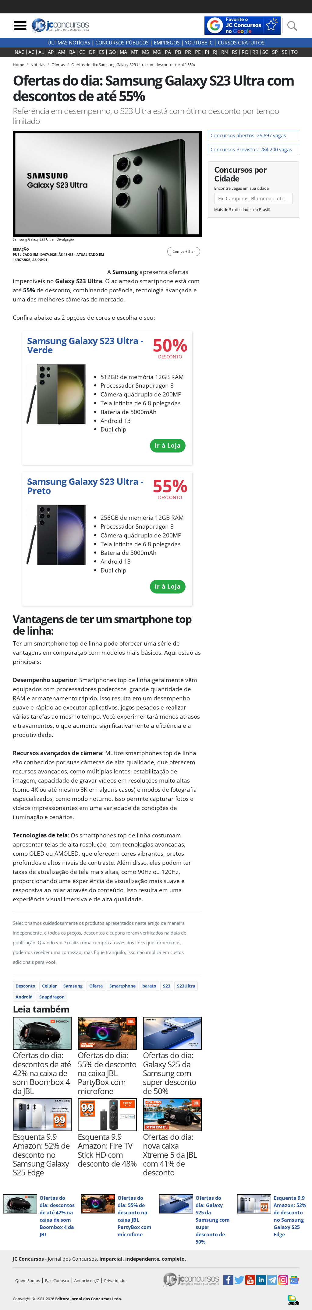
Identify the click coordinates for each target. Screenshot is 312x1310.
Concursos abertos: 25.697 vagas (248, 135)
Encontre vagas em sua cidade (241, 188)
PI (207, 52)
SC (265, 52)
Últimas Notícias (69, 42)
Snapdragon (52, 997)
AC (31, 52)
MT (134, 52)
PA (168, 52)
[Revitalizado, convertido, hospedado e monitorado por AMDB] (293, 1299)
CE (82, 52)
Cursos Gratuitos (241, 42)
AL (41, 52)
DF (92, 52)
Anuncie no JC (86, 1280)
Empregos (167, 42)
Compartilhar (183, 251)
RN (224, 52)
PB (178, 52)
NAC (19, 52)
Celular (49, 986)
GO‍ (112, 52)
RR (255, 52)
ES (102, 52)
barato (149, 986)
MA (123, 52)
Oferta (96, 986)
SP (275, 52)
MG (157, 52)
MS (145, 52)
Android (24, 997)
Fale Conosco (57, 1280)
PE (198, 52)
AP (51, 52)
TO (294, 52)
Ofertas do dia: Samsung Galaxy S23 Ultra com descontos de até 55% (133, 64)
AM (61, 52)
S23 (166, 986)
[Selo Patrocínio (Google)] (242, 25)
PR (188, 52)
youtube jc (199, 42)
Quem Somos (27, 1280)
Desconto (25, 986)
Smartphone (122, 986)
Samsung (73, 986)
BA (72, 52)
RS (235, 52)
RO (245, 52)
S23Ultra (186, 986)
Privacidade (114, 1280)
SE (284, 52)
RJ (215, 52)
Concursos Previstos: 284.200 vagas (251, 149)
